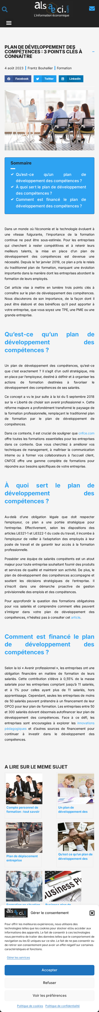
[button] (92, 913)
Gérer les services (18, 957)
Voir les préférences (50, 995)
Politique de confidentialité (62, 1006)
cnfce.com (86, 433)
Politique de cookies (30, 1006)
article (75, 617)
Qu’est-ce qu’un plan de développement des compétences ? (51, 177)
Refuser (49, 982)
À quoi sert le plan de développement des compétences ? (51, 190)
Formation (64, 68)
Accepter (49, 970)
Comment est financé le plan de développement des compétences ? (51, 202)
